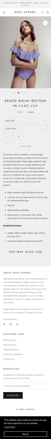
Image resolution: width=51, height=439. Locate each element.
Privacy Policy (9, 340)
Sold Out (25, 146)
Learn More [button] (9, 427)
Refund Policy (9, 344)
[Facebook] (4, 324)
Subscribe (13, 395)
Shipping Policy (10, 349)
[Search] (42, 12)
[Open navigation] (3, 12)
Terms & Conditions (13, 354)
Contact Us (9, 359)
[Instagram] (11, 324)
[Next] (37, 92)
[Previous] (13, 92)
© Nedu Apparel (25, 409)
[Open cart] (47, 12)
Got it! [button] (25, 434)
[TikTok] (17, 324)
